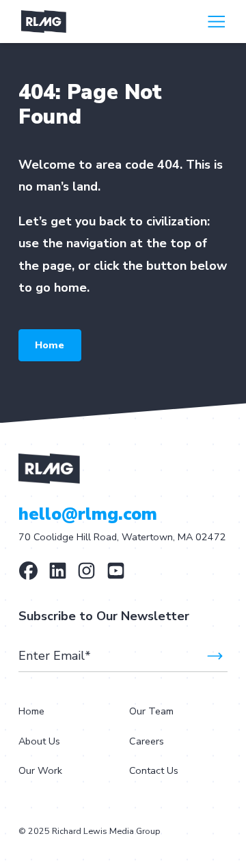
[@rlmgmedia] (116, 571)
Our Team (151, 711)
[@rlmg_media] (86, 571)
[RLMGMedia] (28, 571)
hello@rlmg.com (87, 514)
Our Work (40, 770)
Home (49, 345)
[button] (216, 21)
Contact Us (153, 770)
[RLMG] (58, 571)
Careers (146, 741)
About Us (39, 741)
